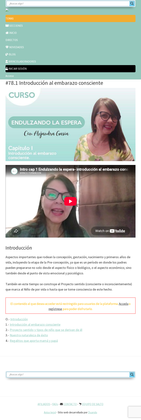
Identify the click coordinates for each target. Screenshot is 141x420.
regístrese (55, 309)
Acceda (123, 304)
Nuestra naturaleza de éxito (29, 335)
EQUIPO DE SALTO (92, 404)
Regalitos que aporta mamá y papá (34, 341)
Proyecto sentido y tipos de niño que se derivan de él (46, 330)
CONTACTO (70, 404)
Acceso (10, 76)
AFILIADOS (44, 404)
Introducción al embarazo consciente (35, 324)
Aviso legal (50, 412)
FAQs (55, 404)
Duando (92, 412)
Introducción (19, 319)
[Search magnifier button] (132, 3)
